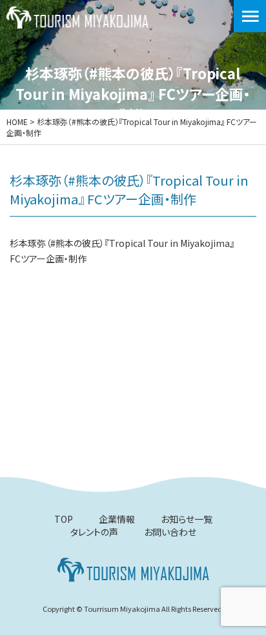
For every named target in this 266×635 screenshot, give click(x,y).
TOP (63, 519)
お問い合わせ (170, 531)
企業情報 (117, 519)
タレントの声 (94, 531)
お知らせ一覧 (186, 519)
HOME (17, 121)
